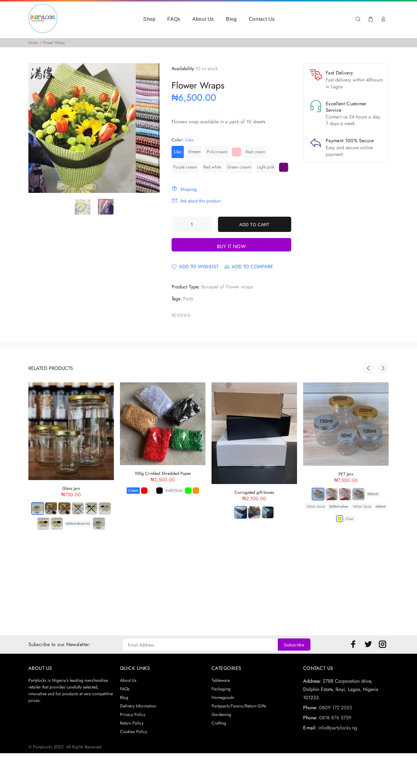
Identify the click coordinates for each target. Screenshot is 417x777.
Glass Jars (71, 488)
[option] (86, 206)
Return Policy (131, 723)
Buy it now (231, 246)
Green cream (239, 167)
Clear (350, 519)
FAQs (173, 19)
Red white (212, 167)
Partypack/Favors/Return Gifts (239, 706)
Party (188, 298)
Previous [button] (368, 368)
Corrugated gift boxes (254, 492)
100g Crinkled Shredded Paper (163, 473)
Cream (194, 152)
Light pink (265, 167)
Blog (231, 19)
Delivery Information (138, 706)
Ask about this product (200, 201)
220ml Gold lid (78, 523)
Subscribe (294, 644)
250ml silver (338, 506)
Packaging (221, 689)
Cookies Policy (133, 731)
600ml (380, 506)
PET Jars (346, 474)
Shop (149, 19)
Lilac (178, 152)
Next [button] (383, 368)
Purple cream (185, 167)
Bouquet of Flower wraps (227, 286)
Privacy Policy (132, 714)
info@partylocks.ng (337, 727)
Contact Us (262, 19)
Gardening (221, 714)
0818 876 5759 (335, 717)
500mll (372, 494)
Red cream (255, 152)
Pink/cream (217, 152)
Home (33, 42)
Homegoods (223, 697)
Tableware (221, 680)
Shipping (188, 189)
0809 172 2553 (335, 707)
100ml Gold (315, 506)
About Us (203, 19)
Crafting (219, 723)
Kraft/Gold (173, 490)
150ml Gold (362, 506)
